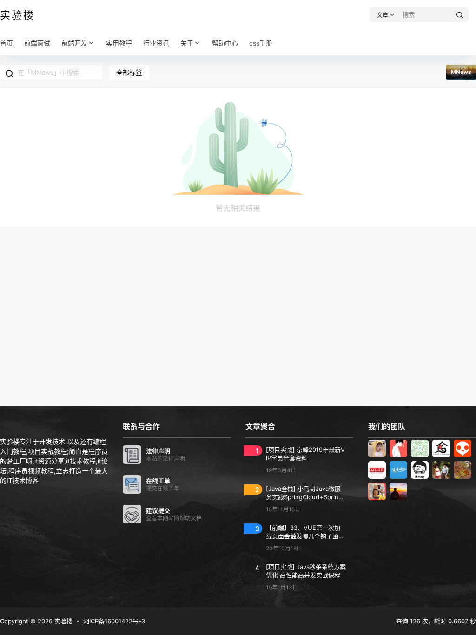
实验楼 (63, 621)
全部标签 (129, 72)
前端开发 (74, 43)
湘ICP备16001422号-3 (114, 621)
